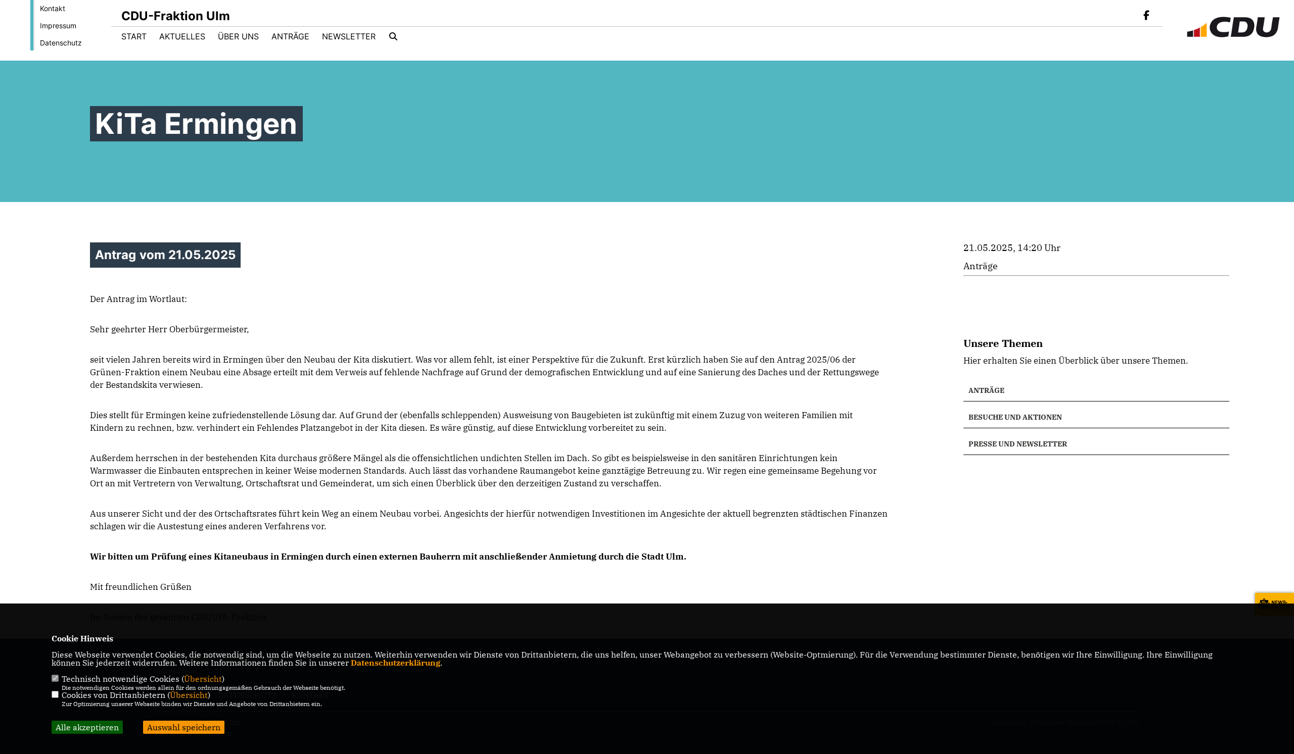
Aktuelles (182, 36)
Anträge (290, 36)
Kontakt (52, 8)
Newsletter (349, 36)
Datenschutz (61, 42)
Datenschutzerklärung (395, 663)
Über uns (238, 36)
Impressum (58, 25)
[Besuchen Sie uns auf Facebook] (1146, 16)
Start (134, 36)
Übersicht (203, 679)
